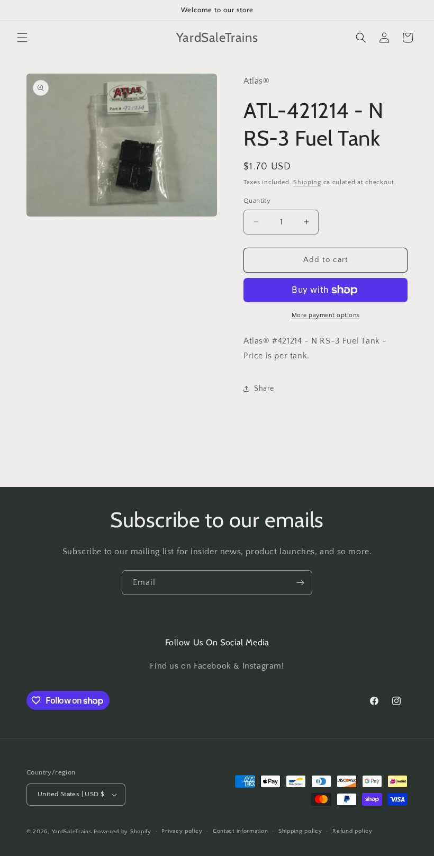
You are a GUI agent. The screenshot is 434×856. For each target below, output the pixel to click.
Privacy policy (181, 831)
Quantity (256, 200)
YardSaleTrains (72, 831)
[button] (22, 37)
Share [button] (264, 388)
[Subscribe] (300, 582)
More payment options (326, 315)
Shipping (307, 182)
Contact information (240, 831)
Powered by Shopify (122, 831)
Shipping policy (300, 831)
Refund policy (352, 831)
